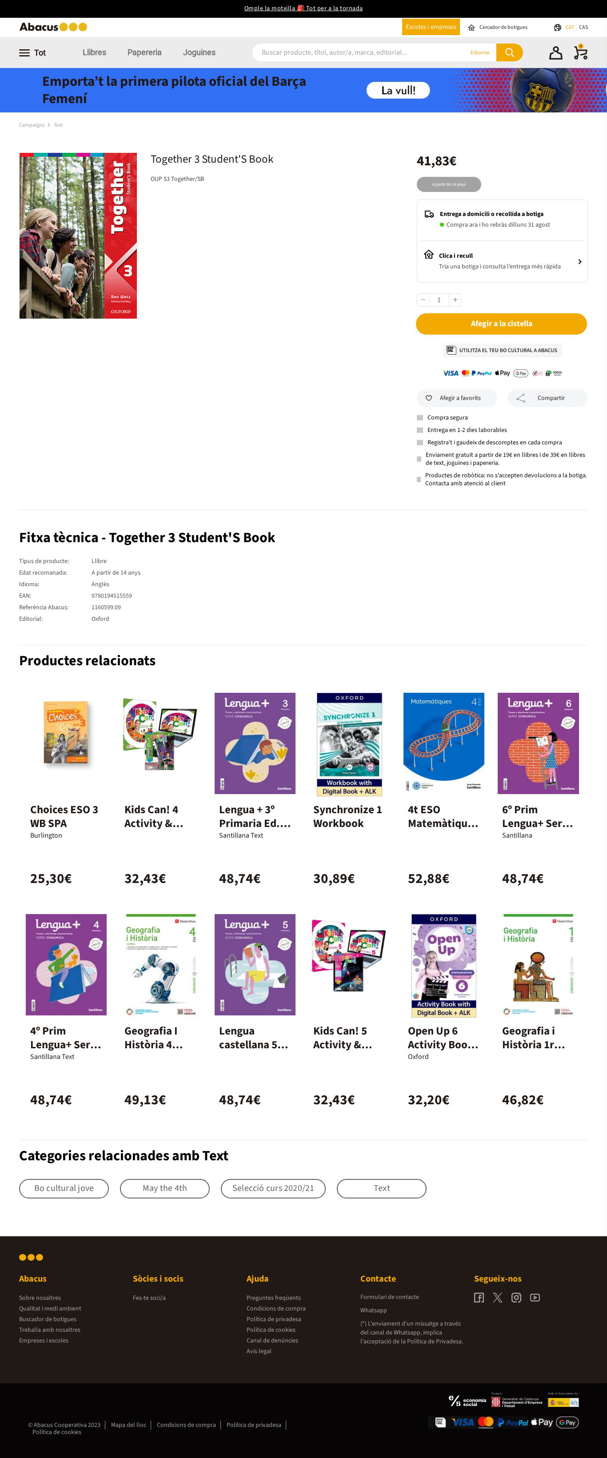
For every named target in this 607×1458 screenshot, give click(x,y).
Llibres (94, 52)
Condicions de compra (276, 1308)
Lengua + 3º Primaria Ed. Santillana (249, 823)
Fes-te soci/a (149, 1298)
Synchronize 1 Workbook (347, 816)
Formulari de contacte (389, 1297)
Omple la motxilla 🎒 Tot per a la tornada (303, 8)
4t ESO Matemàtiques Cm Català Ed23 (443, 830)
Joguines (199, 52)
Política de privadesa (274, 1319)
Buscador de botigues (47, 1319)
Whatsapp (373, 1310)
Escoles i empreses (431, 27)
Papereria (145, 52)
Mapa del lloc (128, 1425)
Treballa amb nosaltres (49, 1330)
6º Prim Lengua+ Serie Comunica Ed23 (536, 830)
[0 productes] (581, 58)
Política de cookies (271, 1330)
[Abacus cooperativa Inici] (55, 30)
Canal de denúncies (272, 1340)
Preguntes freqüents (274, 1298)
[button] (556, 54)
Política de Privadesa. (435, 1341)
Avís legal (259, 1351)
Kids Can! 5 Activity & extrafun (340, 1045)
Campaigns (32, 125)
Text (58, 125)
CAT (570, 27)
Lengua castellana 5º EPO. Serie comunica (250, 1051)
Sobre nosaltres (40, 1298)
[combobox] (347, 52)
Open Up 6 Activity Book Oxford (441, 1045)
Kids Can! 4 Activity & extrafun (151, 823)
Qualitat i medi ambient (50, 1308)
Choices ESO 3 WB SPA (64, 816)
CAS (583, 27)
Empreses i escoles (43, 1340)
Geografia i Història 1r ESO (528, 1045)
